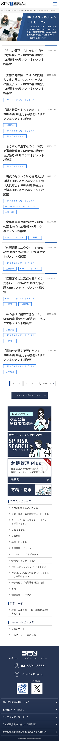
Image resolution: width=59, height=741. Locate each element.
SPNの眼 (15, 536)
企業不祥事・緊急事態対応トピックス (30, 514)
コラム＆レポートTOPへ (28, 395)
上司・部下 (10, 212)
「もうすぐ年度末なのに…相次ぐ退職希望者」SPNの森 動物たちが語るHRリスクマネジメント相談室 (23, 153)
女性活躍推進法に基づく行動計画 (19, 724)
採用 (35, 237)
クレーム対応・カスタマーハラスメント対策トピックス (30, 522)
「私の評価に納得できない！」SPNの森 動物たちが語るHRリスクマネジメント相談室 (24, 319)
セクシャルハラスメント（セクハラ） (21, 206)
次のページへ (45, 383)
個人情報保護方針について (16, 702)
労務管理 (10, 268)
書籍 (13, 588)
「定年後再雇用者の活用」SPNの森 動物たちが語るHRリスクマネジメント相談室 (24, 226)
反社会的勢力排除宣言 (14, 709)
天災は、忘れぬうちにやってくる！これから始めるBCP (30, 574)
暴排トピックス (19, 542)
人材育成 (10, 125)
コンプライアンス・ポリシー (17, 717)
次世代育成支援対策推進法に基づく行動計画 (25, 732)
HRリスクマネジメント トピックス (28, 566)
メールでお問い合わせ (33, 674)
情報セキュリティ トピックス (26, 560)
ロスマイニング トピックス (25, 554)
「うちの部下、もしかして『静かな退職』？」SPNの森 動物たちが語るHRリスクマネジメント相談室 (23, 57)
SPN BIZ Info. (18, 530)
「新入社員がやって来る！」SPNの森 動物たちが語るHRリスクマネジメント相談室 (24, 114)
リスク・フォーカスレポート (25, 635)
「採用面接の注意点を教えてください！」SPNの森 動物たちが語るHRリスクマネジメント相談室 (23, 285)
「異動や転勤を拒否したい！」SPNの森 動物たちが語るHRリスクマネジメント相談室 (24, 355)
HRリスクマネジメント (15, 136)
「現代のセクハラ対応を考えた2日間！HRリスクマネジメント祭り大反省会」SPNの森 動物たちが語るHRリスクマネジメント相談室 (24, 185)
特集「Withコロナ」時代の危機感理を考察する (30, 612)
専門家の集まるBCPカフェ (24, 508)
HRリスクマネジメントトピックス (19, 100)
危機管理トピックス (21, 548)
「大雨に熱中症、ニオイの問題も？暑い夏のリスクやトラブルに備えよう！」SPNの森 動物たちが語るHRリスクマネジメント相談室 (23, 84)
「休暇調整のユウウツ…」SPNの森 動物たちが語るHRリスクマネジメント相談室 (24, 252)
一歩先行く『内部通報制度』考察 (28, 582)
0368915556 (33, 666)
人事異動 (25, 304)
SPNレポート (18, 629)
